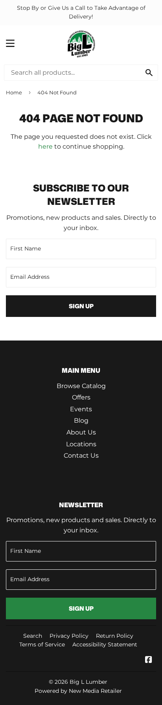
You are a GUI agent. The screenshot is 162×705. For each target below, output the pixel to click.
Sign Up (81, 306)
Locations (81, 444)
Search (32, 636)
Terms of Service (42, 644)
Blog (81, 420)
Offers (81, 397)
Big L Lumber (88, 682)
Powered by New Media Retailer (78, 691)
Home (14, 92)
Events (81, 409)
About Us (81, 432)
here (45, 146)
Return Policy (114, 636)
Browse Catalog (81, 386)
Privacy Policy (69, 636)
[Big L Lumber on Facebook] (148, 660)
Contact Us (81, 455)
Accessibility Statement (104, 644)
